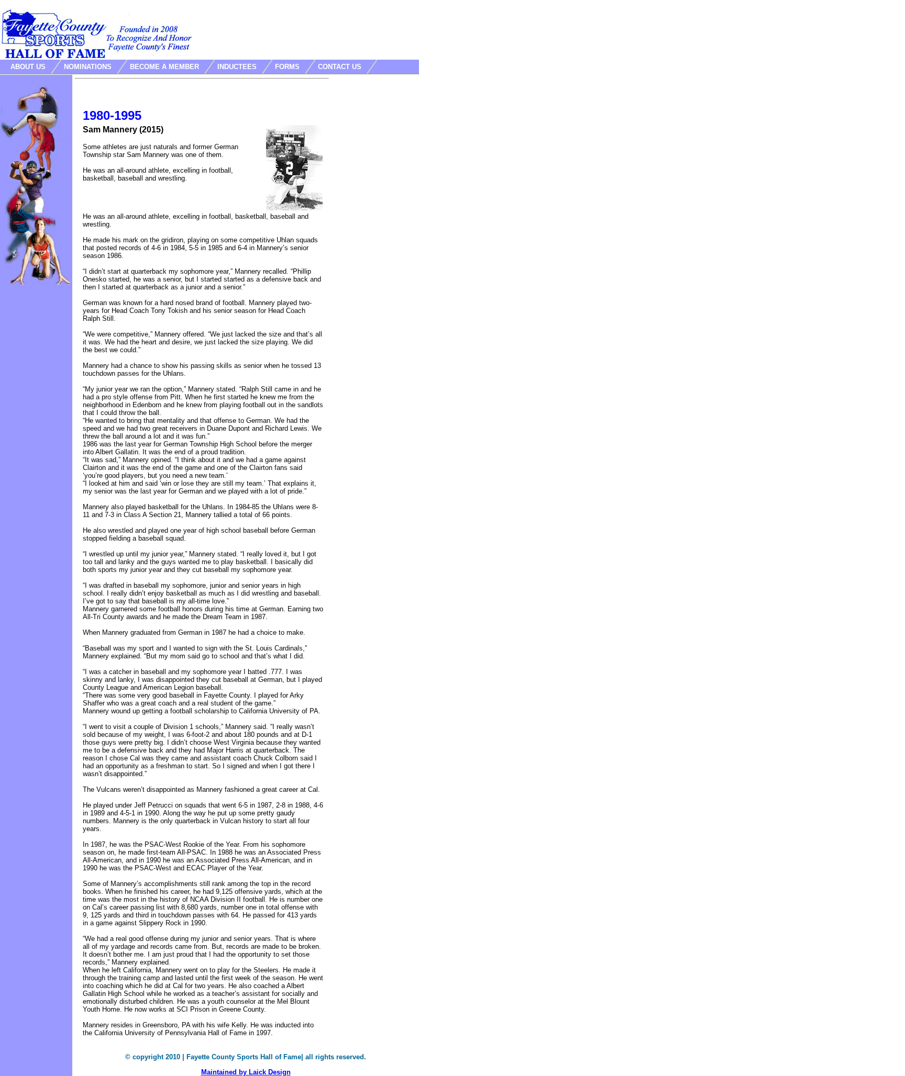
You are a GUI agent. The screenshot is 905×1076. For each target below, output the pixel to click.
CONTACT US (339, 67)
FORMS (287, 67)
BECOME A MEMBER (164, 67)
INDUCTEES (237, 67)
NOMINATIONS (88, 67)
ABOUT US (28, 67)
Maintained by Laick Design (246, 1072)
